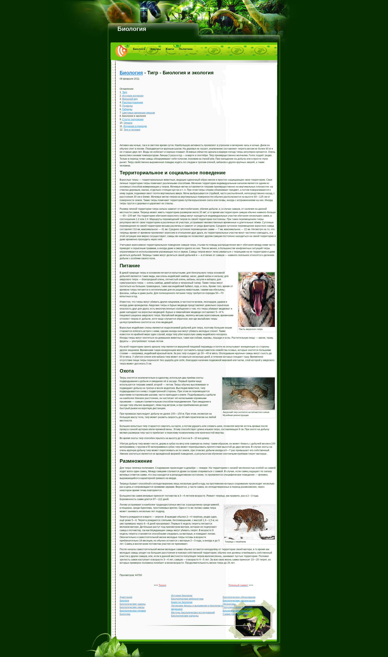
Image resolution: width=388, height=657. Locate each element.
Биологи (139, 49)
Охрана (128, 122)
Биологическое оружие (133, 610)
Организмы (229, 604)
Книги (170, 49)
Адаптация (126, 597)
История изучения (132, 95)
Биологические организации (239, 600)
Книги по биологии (181, 602)
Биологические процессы (237, 610)
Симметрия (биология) (236, 614)
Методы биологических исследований (193, 612)
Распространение (132, 102)
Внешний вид (130, 99)
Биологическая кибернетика (187, 598)
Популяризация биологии (237, 607)
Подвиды (127, 105)
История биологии (181, 595)
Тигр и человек (132, 129)
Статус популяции (132, 119)
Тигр (124, 92)
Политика (186, 49)
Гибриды (127, 109)
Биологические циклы (132, 607)
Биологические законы (133, 604)
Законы (155, 49)
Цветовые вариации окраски (138, 112)
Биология (131, 28)
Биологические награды (185, 615)
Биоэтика (125, 614)
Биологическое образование (239, 597)
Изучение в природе (135, 126)
